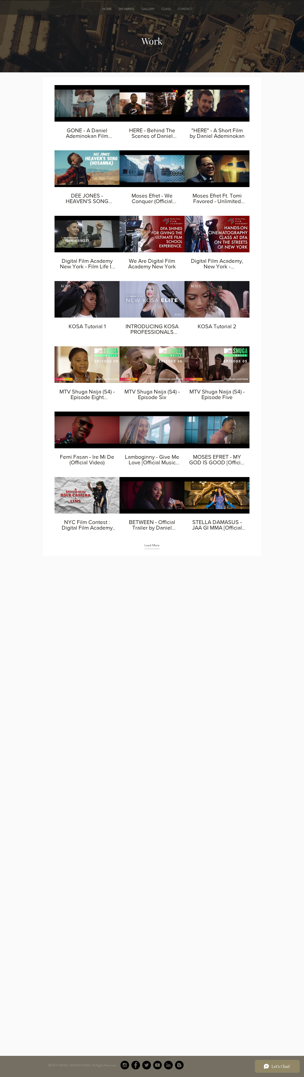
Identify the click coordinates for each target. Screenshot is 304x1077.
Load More (152, 545)
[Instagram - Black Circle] (124, 1065)
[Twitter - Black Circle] (146, 1065)
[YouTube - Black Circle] (157, 1065)
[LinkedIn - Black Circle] (168, 1065)
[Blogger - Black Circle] (179, 1065)
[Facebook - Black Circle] (135, 1065)
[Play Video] (87, 103)
